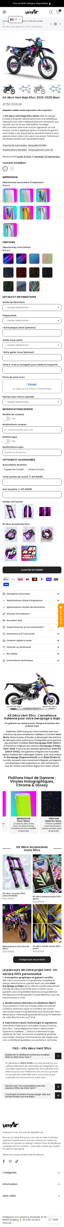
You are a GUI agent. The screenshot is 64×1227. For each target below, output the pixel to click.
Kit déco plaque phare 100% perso (47, 897)
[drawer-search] (51, 12)
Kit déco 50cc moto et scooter (28, 21)
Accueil (6, 21)
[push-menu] (5, 12)
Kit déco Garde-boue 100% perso (47, 947)
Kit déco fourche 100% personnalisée (14, 894)
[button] (15, 19)
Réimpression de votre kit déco (16, 947)
